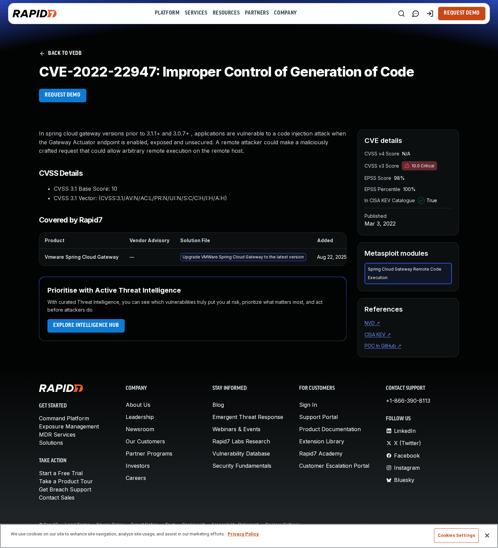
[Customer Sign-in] (430, 13)
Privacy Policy (243, 533)
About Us (138, 404)
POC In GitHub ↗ (383, 346)
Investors (138, 465)
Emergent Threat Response (247, 417)
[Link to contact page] (416, 13)
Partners (257, 13)
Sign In (308, 404)
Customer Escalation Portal (334, 465)
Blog (218, 404)
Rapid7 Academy (321, 453)
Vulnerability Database (241, 453)
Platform (167, 13)
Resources (226, 13)
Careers (136, 478)
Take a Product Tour (66, 481)
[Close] (487, 535)
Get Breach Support (65, 489)
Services (196, 13)
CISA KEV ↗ (378, 334)
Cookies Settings (456, 535)
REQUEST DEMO (63, 95)
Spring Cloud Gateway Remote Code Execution (404, 273)
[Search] (401, 13)
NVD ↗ (372, 323)
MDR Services (57, 434)
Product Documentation (330, 429)
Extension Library (321, 441)
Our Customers (145, 441)
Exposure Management (69, 426)
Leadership (140, 417)
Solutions (51, 442)
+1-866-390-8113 (408, 400)
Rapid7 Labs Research (241, 441)
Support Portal (318, 417)
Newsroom (140, 429)
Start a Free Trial (61, 473)
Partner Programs (149, 453)
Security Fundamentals (241, 465)
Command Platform (64, 418)
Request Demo (462, 13)
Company (285, 13)
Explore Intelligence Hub (86, 325)
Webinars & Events (236, 429)
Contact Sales (57, 497)
